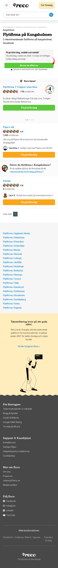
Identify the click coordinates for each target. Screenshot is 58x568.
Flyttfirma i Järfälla (12, 262)
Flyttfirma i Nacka (11, 250)
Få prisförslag (29, 107)
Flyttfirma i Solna (11, 303)
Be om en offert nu (29, 65)
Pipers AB (8, 127)
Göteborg (19, 537)
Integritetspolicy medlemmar (16, 451)
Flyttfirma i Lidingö (12, 258)
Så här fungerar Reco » (29, 346)
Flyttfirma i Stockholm (14, 295)
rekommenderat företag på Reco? (26, 172)
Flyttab (7, 181)
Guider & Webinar (11, 418)
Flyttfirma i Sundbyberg (14, 299)
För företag (46, 5)
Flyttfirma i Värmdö (12, 254)
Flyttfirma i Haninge (12, 275)
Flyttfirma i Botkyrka (13, 270)
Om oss (7, 472)
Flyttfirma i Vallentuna (13, 237)
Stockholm (8, 537)
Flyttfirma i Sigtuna (12, 308)
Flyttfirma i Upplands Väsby (16, 233)
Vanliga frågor (9, 447)
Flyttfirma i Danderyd (13, 287)
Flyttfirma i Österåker (13, 242)
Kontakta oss (9, 442)
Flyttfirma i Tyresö (12, 279)
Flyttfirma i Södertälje (13, 246)
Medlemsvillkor (10, 485)
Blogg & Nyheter (10, 413)
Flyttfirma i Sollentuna (14, 291)
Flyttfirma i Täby (11, 283)
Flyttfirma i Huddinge (13, 266)
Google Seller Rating (12, 422)
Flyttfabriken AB (12, 87)
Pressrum (7, 476)
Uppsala (36, 537)
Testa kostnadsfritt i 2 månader (17, 409)
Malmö (28, 537)
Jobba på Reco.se (11, 480)
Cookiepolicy (9, 456)
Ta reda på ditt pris (11, 426)
